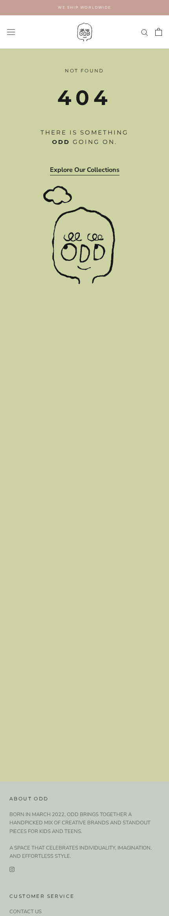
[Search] (144, 32)
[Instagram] (12, 869)
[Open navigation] (11, 32)
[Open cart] (158, 32)
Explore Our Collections (84, 170)
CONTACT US (25, 911)
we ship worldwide (84, 7)
